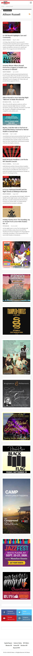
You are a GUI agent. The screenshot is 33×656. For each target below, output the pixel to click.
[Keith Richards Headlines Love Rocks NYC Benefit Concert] (11, 151)
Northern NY (24, 645)
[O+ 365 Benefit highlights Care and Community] (11, 27)
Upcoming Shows (7, 146)
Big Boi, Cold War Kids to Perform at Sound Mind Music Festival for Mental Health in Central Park (15, 129)
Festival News (7, 114)
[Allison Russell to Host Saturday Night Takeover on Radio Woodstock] (11, 89)
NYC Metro (26, 643)
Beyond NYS (16, 647)
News (4, 52)
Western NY (9, 645)
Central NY (16, 645)
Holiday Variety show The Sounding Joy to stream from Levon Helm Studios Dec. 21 (16, 221)
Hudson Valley (18, 643)
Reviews (5, 22)
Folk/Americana (7, 207)
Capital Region (8, 643)
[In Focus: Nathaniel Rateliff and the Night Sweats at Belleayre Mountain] (11, 181)
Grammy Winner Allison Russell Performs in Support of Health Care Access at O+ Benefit (15, 67)
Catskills (5, 177)
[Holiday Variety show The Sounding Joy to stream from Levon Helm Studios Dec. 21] (11, 211)
